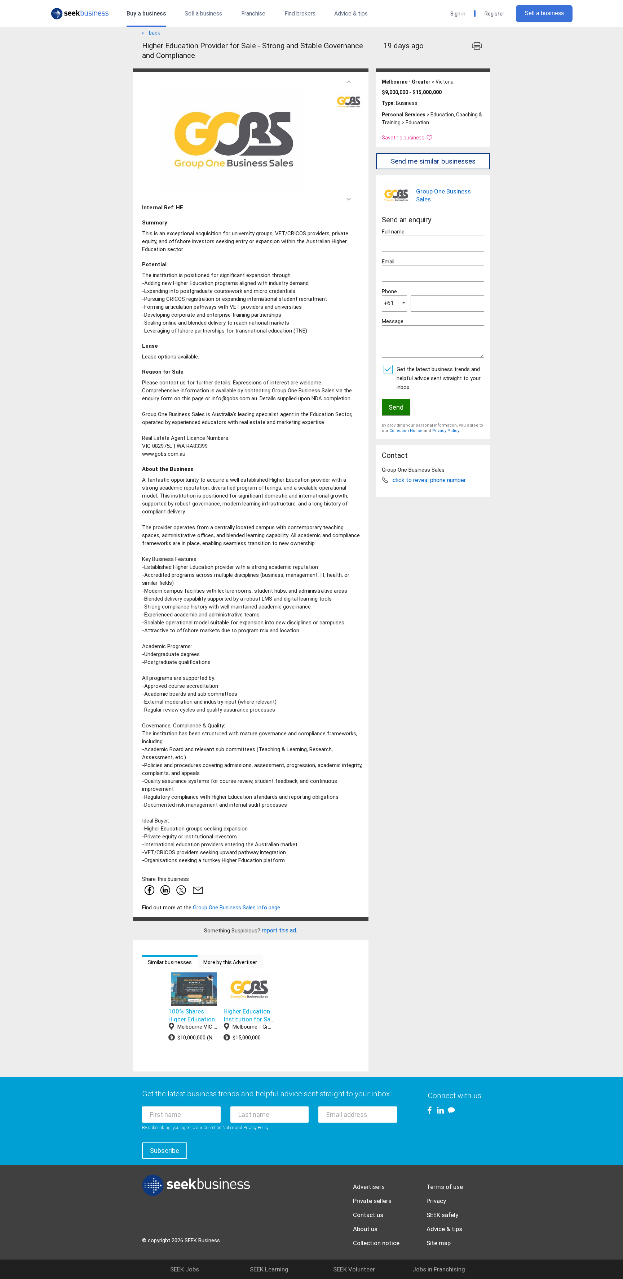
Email (388, 261)
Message (392, 321)
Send (396, 407)
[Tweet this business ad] (181, 889)
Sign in (457, 14)
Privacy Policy (445, 430)
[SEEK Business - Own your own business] (79, 13)
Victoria (445, 82)
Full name (393, 231)
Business (406, 103)
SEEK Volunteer (354, 1269)
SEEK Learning (269, 1269)
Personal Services (403, 114)
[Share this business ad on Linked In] (165, 889)
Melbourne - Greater (406, 82)
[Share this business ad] (196, 889)
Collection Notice (406, 430)
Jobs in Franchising (438, 1269)
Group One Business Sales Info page (236, 907)
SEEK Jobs (184, 1269)
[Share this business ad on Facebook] (149, 889)
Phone (389, 291)
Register (494, 14)
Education (417, 122)
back (154, 33)
